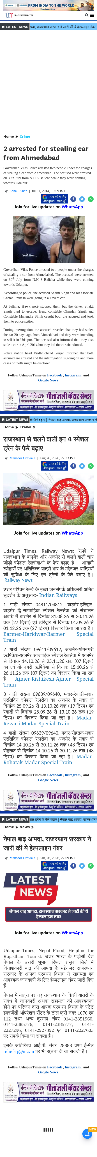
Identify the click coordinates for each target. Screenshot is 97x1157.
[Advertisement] (48, 82)
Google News (48, 380)
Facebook (54, 375)
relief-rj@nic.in (18, 1051)
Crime (25, 136)
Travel (25, 427)
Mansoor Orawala (22, 458)
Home (8, 136)
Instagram (73, 375)
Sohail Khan (18, 191)
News (25, 827)
